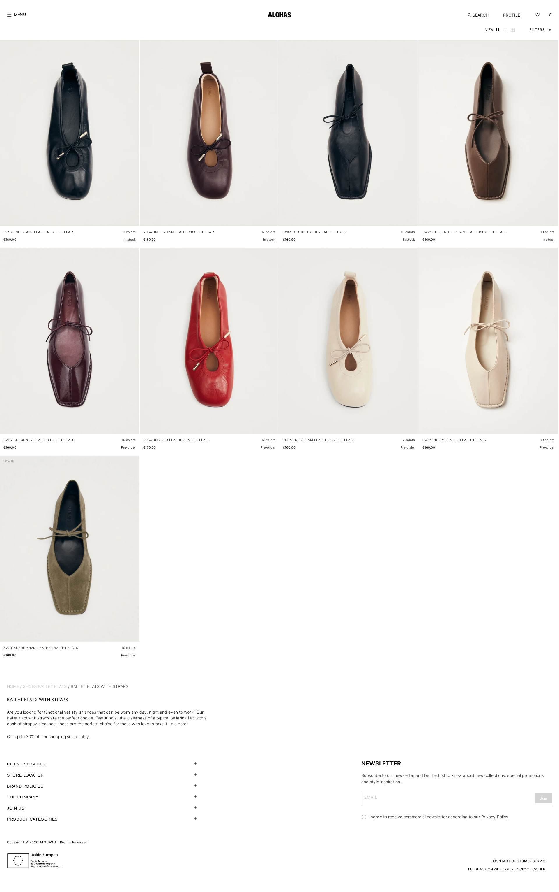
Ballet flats (52, 686)
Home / (14, 686)
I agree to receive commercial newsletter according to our (438, 816)
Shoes (30, 686)
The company (22, 797)
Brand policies (25, 786)
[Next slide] (132, 137)
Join (543, 798)
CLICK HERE (537, 869)
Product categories (32, 819)
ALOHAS (46, 842)
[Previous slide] (7, 137)
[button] (16, 14)
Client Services (26, 764)
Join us (15, 808)
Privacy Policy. (495, 816)
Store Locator (25, 775)
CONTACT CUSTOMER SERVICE (520, 861)
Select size (124, 215)
